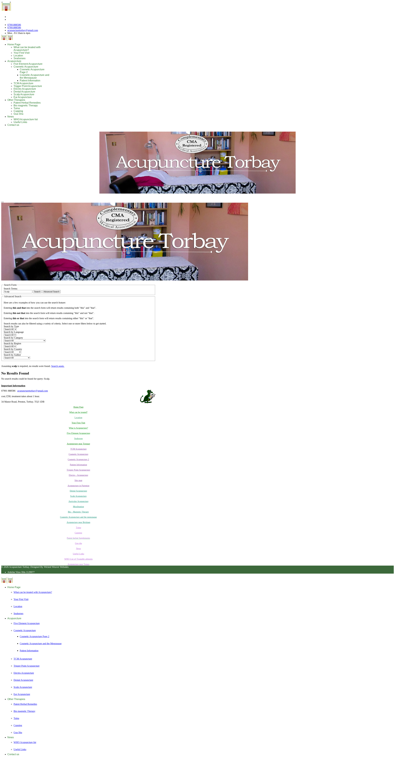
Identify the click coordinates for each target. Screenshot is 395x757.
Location (18, 55)
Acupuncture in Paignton (78, 486)
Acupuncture (14, 61)
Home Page (14, 44)
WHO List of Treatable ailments (78, 559)
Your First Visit (21, 52)
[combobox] (18, 291)
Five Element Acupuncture (28, 64)
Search (37, 292)
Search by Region (12, 343)
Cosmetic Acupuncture (26, 66)
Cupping (18, 111)
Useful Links (20, 122)
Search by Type (11, 326)
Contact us (13, 125)
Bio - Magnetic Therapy (78, 512)
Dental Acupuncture (24, 91)
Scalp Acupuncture (24, 94)
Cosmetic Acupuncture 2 (78, 459)
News (10, 116)
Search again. (57, 366)
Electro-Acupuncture (25, 89)
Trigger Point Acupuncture (28, 86)
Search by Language (14, 332)
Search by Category (13, 337)
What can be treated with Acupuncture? (27, 48)
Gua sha (78, 543)
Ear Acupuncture (23, 97)
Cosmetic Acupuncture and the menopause (78, 517)
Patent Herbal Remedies (27, 102)
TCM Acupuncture (23, 83)
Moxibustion (78, 506)
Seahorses (19, 58)
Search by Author (12, 355)
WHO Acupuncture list (26, 119)
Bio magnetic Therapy (26, 105)
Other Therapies (16, 100)
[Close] (2, 202)
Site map (78, 480)
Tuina (17, 108)
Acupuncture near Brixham (78, 522)
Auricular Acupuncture (78, 501)
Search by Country (13, 349)
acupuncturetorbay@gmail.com (22, 30)
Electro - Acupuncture (78, 475)
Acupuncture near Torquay (78, 444)
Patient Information (30, 80)
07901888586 (14, 24)
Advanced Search (51, 292)
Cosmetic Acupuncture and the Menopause (34, 76)
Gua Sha (18, 114)
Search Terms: (11, 288)
